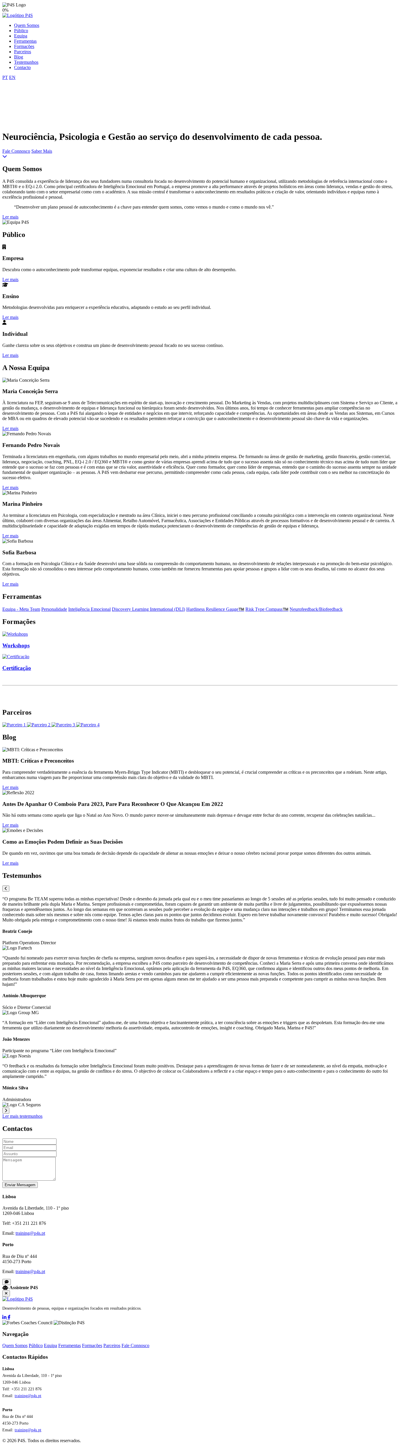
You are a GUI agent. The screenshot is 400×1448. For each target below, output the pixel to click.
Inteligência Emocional (89, 609)
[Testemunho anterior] (5, 888)
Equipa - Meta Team (21, 609)
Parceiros (22, 51)
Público (21, 30)
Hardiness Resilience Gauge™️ (215, 609)
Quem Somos (26, 25)
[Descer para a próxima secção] (4, 156)
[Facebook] (9, 1317)
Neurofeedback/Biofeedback (316, 609)
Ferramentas (25, 41)
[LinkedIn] (5, 1317)
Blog (18, 56)
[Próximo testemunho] (5, 1111)
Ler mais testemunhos (22, 1116)
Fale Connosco (16, 151)
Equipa (20, 35)
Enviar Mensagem (20, 1185)
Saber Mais (41, 151)
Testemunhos (26, 62)
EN (12, 77)
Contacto (22, 67)
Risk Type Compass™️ (266, 609)
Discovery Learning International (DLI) (148, 609)
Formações (24, 46)
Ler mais (10, 216)
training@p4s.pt (30, 1233)
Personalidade (54, 609)
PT (5, 77)
